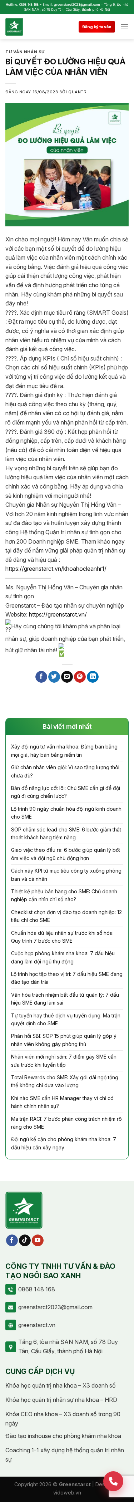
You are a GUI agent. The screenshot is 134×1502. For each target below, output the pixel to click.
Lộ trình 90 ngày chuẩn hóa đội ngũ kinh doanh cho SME (66, 813)
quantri (78, 91)
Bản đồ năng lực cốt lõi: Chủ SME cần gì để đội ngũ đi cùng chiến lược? (65, 792)
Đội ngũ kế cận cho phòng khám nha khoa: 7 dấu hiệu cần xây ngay (63, 1143)
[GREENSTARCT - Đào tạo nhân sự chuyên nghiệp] (24, 26)
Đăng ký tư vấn (96, 26)
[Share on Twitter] (54, 677)
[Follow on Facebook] (12, 1241)
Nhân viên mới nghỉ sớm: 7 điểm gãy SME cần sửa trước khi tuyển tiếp (63, 1060)
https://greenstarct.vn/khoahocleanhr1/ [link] (55, 568)
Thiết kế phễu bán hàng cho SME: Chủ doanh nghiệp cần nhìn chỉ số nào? (64, 895)
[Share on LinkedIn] (93, 677)
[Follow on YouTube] (38, 1241)
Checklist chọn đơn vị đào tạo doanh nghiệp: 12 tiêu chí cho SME (66, 916)
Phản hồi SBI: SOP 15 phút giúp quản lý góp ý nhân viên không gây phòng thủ (63, 1040)
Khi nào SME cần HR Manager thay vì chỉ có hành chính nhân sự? (62, 1102)
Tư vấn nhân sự (25, 51)
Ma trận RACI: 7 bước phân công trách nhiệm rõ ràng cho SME (66, 1123)
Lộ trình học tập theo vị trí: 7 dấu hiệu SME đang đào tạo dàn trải (67, 978)
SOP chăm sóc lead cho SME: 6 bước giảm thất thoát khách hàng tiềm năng (66, 833)
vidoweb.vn (67, 1492)
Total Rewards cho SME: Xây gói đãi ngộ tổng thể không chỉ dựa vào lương (64, 1081)
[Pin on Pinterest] (80, 677)
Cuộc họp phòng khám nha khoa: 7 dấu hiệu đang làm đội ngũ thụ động (63, 957)
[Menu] (124, 26)
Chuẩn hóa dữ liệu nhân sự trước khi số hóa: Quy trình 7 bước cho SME (62, 937)
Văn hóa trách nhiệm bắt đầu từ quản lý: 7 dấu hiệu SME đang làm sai (65, 999)
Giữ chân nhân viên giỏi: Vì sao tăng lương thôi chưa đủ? (65, 771)
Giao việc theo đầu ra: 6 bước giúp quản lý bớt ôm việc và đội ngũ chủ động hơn (65, 854)
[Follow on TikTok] (25, 1241)
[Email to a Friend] (67, 677)
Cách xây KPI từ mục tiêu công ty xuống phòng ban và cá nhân (66, 875)
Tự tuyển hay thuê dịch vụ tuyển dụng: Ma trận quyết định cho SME (65, 1019)
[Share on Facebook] (41, 677)
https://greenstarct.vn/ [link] (58, 614)
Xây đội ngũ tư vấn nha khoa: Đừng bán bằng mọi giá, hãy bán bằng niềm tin (64, 750)
